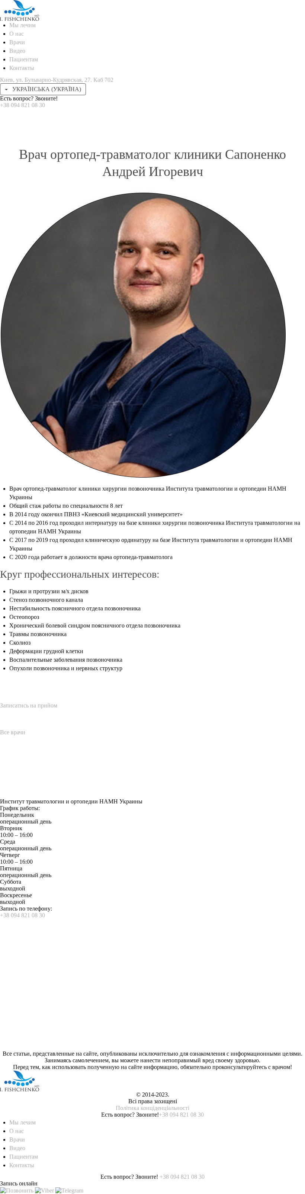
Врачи (17, 42)
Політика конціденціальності (152, 1108)
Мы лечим (22, 25)
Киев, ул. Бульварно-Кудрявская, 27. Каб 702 (56, 80)
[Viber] (44, 1190)
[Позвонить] (16, 1190)
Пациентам (23, 59)
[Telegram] (69, 1190)
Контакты (21, 68)
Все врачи (12, 732)
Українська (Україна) (46, 89)
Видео (17, 51)
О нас (16, 34)
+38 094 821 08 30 (22, 105)
